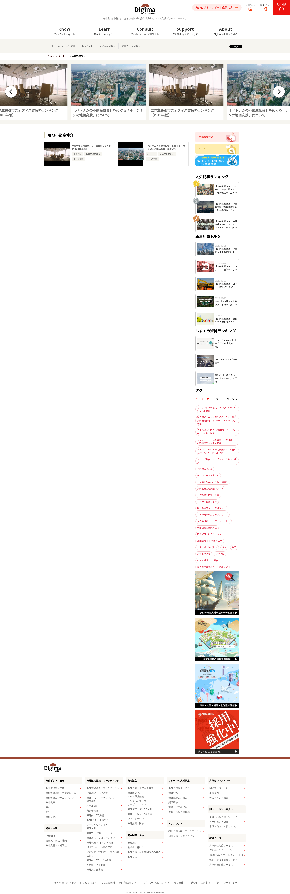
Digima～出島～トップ (64, 882)
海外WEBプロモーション (100, 833)
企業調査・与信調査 (97, 792)
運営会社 (178, 882)
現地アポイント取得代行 (99, 847)
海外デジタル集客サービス (223, 860)
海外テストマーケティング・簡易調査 (102, 799)
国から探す (87, 46)
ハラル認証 (92, 805)
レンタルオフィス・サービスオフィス (138, 803)
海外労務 (173, 792)
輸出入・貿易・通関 (56, 840)
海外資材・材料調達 (56, 845)
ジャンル (231, 399)
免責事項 (205, 882)
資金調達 (132, 842)
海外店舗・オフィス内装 (140, 788)
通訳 (48, 807)
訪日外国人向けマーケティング (184, 831)
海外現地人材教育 (177, 797)
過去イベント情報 (218, 797)
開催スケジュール (218, 788)
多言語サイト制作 (96, 865)
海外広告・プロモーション (101, 837)
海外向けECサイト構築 (99, 860)
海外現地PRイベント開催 (100, 842)
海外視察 (50, 802)
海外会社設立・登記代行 (140, 814)
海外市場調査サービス (221, 864)
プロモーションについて (157, 882)
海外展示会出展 (95, 869)
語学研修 (173, 802)
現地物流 (50, 836)
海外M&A (50, 816)
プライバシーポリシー (226, 882)
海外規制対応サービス (221, 845)
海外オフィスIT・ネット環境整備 (137, 794)
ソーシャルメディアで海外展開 (98, 826)
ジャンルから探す (107, 46)
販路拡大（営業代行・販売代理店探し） (103, 854)
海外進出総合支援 (55, 788)
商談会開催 (92, 810)
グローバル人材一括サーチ (223, 817)
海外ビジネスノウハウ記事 (63, 46)
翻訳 (48, 812)
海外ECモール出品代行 (99, 820)
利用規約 (192, 882)
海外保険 (132, 857)
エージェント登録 (218, 821)
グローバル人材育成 (179, 812)
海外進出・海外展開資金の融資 (144, 852)
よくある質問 (108, 882)
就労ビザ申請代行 (177, 807)
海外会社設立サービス (221, 850)
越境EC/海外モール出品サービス (226, 855)
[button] (11, 92)
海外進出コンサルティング (60, 797)
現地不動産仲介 (136, 818)
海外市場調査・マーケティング (103, 788)
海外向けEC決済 (95, 815)
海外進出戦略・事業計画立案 (61, 792)
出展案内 (214, 792)
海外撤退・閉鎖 (136, 823)
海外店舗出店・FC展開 (140, 809)
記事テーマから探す (131, 46)
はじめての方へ (88, 882)
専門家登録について (129, 882)
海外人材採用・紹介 (179, 788)
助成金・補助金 (136, 847)
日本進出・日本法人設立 (181, 836)
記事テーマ (202, 399)
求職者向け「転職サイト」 (223, 826)
